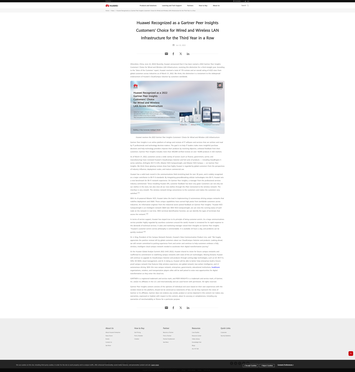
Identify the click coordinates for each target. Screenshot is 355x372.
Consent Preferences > (286, 365)
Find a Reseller (138, 335)
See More (108, 345)
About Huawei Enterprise (113, 332)
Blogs (193, 345)
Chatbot (136, 339)
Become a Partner (168, 332)
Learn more (155, 365)
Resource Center (196, 335)
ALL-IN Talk (195, 348)
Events (107, 339)
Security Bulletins (226, 335)
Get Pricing (137, 332)
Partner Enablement (169, 339)
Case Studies (195, 332)
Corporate (223, 332)
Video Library (196, 339)
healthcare (216, 267)
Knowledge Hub (196, 342)
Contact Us (109, 342)
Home (107, 10)
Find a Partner (167, 335)
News (112, 10)
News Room (109, 335)
